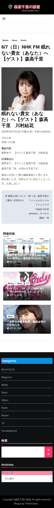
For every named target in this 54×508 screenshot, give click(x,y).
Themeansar (31, 503)
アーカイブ (7, 473)
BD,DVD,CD (8, 370)
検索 (4, 440)
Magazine (6, 377)
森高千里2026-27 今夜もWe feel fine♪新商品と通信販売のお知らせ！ (26, 258)
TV (27, 283)
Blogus (17, 503)
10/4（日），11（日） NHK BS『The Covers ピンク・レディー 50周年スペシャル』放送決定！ (26, 291)
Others (4, 400)
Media (5, 40)
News (14, 40)
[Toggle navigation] (4, 18)
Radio (23, 40)
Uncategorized (9, 431)
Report (4, 415)
